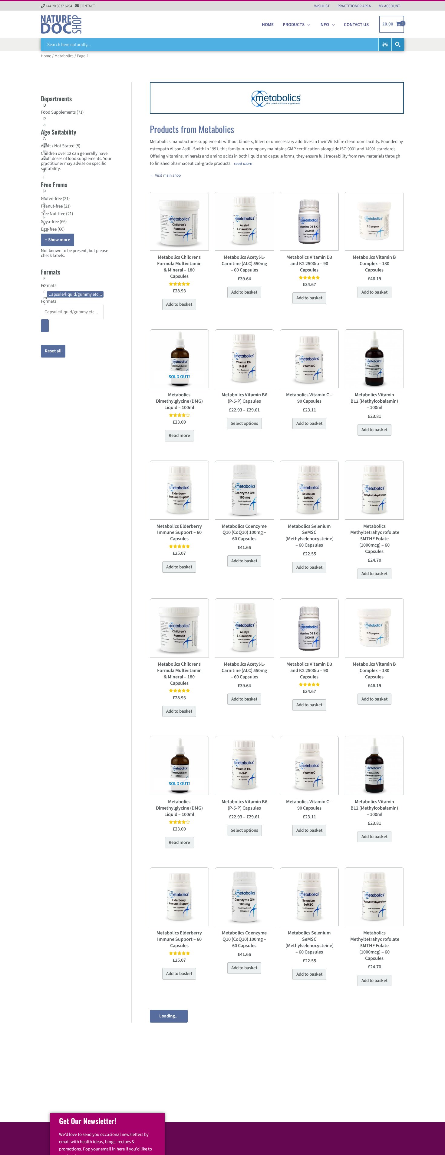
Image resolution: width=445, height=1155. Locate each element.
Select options (244, 423)
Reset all (53, 351)
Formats (48, 301)
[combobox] (77, 308)
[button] (307, 24)
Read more (179, 435)
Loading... (169, 1016)
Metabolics (64, 56)
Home (46, 56)
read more (243, 163)
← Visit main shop (165, 175)
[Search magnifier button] (397, 44)
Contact (87, 6)
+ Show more (57, 240)
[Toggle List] (45, 325)
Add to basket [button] (179, 304)
